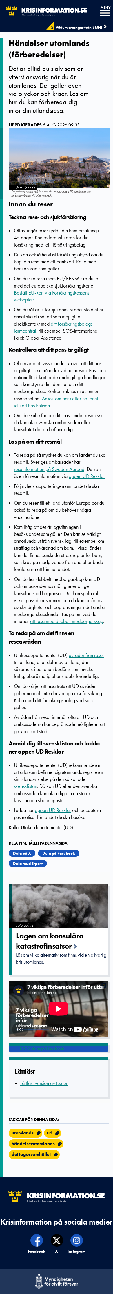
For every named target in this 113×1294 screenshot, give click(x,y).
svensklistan (25, 786)
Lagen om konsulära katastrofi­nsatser (50, 941)
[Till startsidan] (43, 11)
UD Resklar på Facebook (42, 1048)
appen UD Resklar (87, 476)
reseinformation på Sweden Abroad (49, 469)
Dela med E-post (28, 863)
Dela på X (22, 853)
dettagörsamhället (31, 1154)
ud (49, 1133)
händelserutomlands (33, 1143)
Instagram (77, 1251)
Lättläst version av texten (44, 1083)
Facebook (37, 1251)
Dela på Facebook (58, 853)
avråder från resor (86, 655)
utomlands (23, 1133)
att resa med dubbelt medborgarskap (66, 621)
